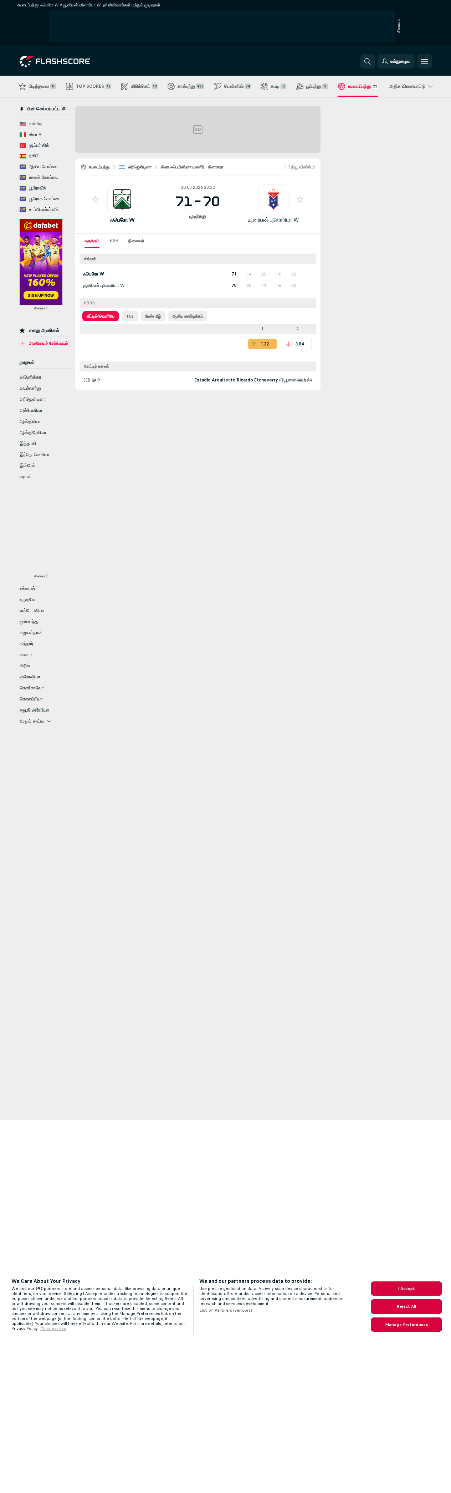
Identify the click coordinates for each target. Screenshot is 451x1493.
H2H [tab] (113, 240)
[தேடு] (367, 61)
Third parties (53, 1328)
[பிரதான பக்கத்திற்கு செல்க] (69, 61)
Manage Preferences (406, 1324)
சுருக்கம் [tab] (91, 240)
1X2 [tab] (130, 316)
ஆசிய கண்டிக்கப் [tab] (188, 316)
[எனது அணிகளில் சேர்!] (95, 199)
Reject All (406, 1306)
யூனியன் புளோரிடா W (273, 219)
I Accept (406, 1288)
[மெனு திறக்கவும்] (424, 61)
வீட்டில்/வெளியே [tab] (100, 316)
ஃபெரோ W (122, 219)
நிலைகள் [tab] (136, 240)
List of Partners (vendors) (225, 1310)
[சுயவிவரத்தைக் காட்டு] (122, 199)
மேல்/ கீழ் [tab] (153, 316)
